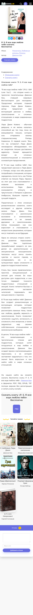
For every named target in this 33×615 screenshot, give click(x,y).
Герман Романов (8, 484)
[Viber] (22, 38)
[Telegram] (17, 38)
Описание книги (12, 75)
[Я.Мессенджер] (9, 38)
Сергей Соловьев (8, 519)
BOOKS (9, 4)
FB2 (16, 409)
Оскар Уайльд (25, 486)
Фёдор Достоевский (25, 453)
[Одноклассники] (14, 38)
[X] (19, 38)
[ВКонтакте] (12, 38)
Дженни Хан (17, 55)
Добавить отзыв (16, 550)
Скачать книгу (9, 60)
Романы (22, 53)
